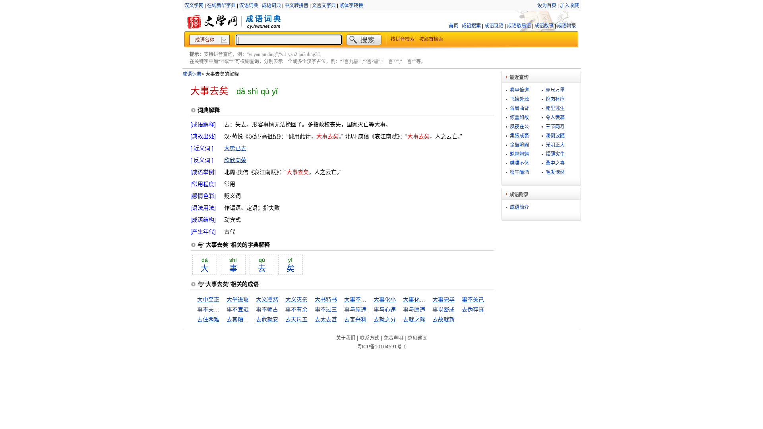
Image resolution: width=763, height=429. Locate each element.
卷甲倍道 (519, 90)
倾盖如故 (519, 117)
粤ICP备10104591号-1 (381, 347)
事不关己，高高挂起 (222, 309)
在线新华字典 (221, 5)
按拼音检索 (402, 39)
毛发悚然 (555, 172)
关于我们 (345, 338)
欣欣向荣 (235, 160)
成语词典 (271, 5)
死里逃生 (555, 108)
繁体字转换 (351, 5)
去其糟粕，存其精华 (252, 319)
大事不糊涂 (358, 299)
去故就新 (443, 319)
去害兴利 (355, 319)
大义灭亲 (296, 299)
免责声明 (393, 338)
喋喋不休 (519, 163)
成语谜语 (494, 26)
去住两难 (208, 319)
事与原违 (355, 309)
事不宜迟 (238, 309)
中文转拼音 (296, 5)
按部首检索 (431, 39)
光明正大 (555, 145)
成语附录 (566, 26)
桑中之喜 (555, 163)
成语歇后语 (519, 26)
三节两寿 (555, 126)
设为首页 (546, 5)
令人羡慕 (555, 117)
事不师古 (267, 309)
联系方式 (369, 338)
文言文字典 (324, 5)
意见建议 (417, 338)
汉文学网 (193, 5)
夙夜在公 (519, 126)
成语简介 (519, 207)
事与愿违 (414, 309)
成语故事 (544, 26)
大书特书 (326, 299)
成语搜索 (471, 26)
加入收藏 (569, 5)
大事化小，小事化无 (428, 299)
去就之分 (385, 319)
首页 (453, 26)
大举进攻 (238, 299)
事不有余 (296, 309)
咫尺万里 (555, 90)
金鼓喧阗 (519, 145)
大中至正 (208, 299)
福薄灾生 (555, 154)
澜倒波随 (555, 136)
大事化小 (385, 299)
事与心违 (385, 309)
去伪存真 (473, 309)
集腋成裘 (519, 136)
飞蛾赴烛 (519, 99)
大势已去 (235, 148)
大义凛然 (267, 299)
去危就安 (267, 319)
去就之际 (414, 319)
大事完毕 (443, 299)
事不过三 (326, 309)
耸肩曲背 (519, 108)
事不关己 (473, 299)
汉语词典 (248, 5)
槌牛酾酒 (519, 172)
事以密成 (443, 309)
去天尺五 (296, 319)
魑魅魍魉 (519, 154)
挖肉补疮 (555, 99)
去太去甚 (326, 319)
